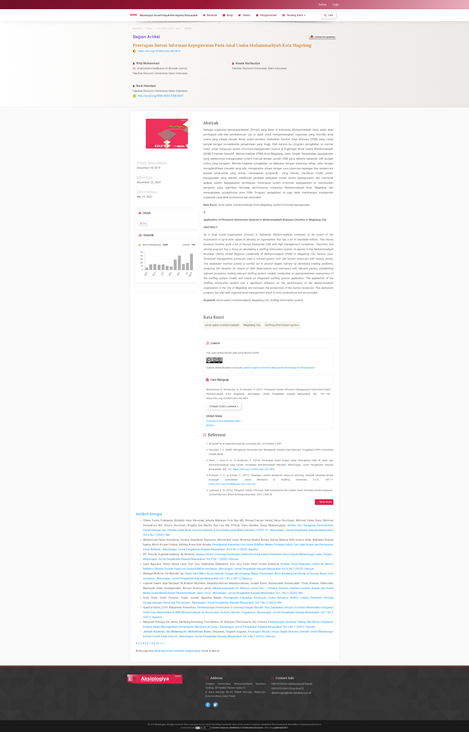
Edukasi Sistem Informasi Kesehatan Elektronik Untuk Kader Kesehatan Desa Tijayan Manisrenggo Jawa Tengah (264, 554)
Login (336, 4)
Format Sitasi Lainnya (223, 406)
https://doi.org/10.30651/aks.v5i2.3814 (159, 51)
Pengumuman (268, 15)
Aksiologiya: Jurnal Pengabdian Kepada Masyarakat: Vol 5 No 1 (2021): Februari (267, 626)
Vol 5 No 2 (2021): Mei (168, 28)
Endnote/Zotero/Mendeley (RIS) (223, 421)
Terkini (246, 15)
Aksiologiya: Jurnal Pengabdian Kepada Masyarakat (168, 15)
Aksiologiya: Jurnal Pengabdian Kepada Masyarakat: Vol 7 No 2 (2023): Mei (258, 592)
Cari (330, 15)
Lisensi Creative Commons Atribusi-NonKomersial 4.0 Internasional (278, 367)
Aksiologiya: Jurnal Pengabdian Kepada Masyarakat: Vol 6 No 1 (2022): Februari (266, 568)
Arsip (229, 15)
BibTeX (210, 425)
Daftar (323, 4)
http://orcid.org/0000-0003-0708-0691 (161, 95)
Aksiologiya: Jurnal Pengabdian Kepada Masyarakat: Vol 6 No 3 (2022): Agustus (210, 549)
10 (157, 643)
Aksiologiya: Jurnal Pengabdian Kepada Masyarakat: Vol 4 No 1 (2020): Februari (191, 559)
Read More (325, 502)
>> (163, 643)
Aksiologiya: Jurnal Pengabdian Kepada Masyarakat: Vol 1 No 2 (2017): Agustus (204, 578)
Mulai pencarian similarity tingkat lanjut (177, 650)
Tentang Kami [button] (295, 15)
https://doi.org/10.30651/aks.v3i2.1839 (253, 469)
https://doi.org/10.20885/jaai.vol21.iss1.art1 (232, 484)
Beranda (211, 15)
